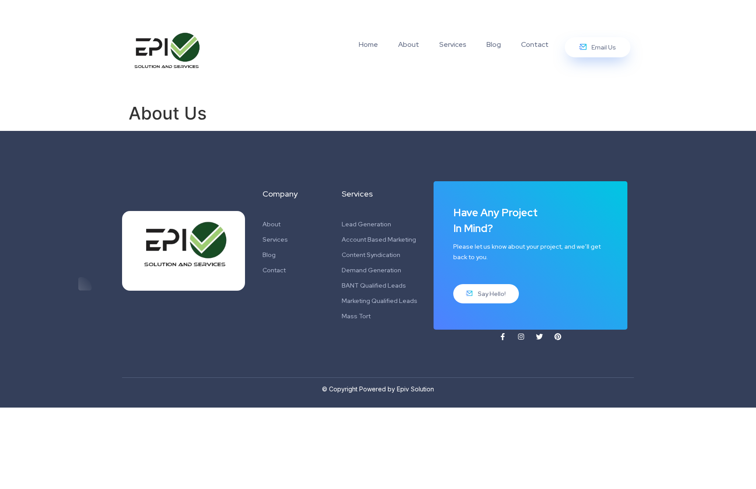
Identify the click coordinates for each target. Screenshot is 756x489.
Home (368, 44)
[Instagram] (521, 337)
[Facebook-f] (503, 337)
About (408, 44)
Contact (535, 44)
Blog (493, 44)
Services (452, 44)
